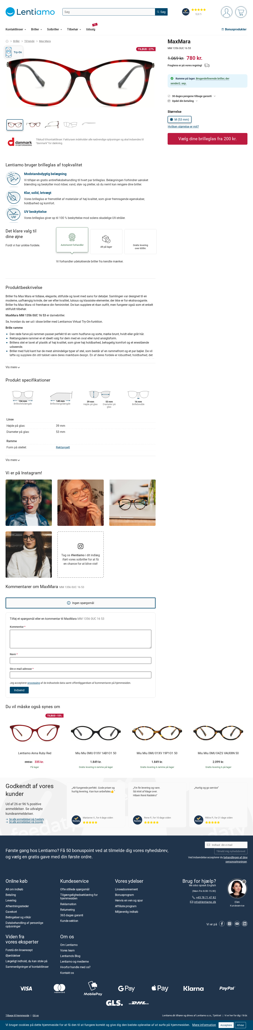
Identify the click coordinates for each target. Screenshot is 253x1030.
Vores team (67, 950)
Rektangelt (63, 447)
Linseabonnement (126, 889)
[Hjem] (7, 41)
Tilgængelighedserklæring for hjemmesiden (78, 896)
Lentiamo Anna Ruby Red (34, 753)
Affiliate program (126, 906)
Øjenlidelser (13, 956)
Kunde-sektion (69, 921)
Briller (16, 41)
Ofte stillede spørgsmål (74, 889)
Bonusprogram (124, 895)
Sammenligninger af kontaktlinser (27, 967)
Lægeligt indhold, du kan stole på (26, 961)
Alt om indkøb (14, 889)
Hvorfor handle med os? (75, 967)
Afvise (240, 1025)
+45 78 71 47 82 (206, 897)
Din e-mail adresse (22, 668)
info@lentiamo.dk (205, 902)
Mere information (204, 1025)
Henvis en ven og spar (129, 900)
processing (33, 683)
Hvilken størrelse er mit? (183, 126)
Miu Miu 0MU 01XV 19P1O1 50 (157, 753)
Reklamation (68, 904)
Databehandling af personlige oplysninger (24, 924)
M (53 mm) (181, 119)
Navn (14, 654)
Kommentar (17, 626)
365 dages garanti (71, 915)
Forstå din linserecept (19, 950)
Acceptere (226, 1025)
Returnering (67, 910)
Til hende (29, 41)
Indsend (19, 690)
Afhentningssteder (17, 906)
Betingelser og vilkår (18, 917)
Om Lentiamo (68, 945)
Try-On (18, 52)
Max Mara (45, 41)
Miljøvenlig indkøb (126, 912)
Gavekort (11, 912)
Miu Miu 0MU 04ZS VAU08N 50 (218, 753)
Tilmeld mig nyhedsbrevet (230, 851)
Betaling (11, 895)
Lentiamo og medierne (74, 961)
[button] (14, 124)
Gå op (36, 1015)
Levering (11, 900)
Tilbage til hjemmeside (17, 1015)
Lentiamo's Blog (70, 956)
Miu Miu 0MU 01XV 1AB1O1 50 (95, 753)
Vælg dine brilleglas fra (207, 139)
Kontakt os (67, 973)
